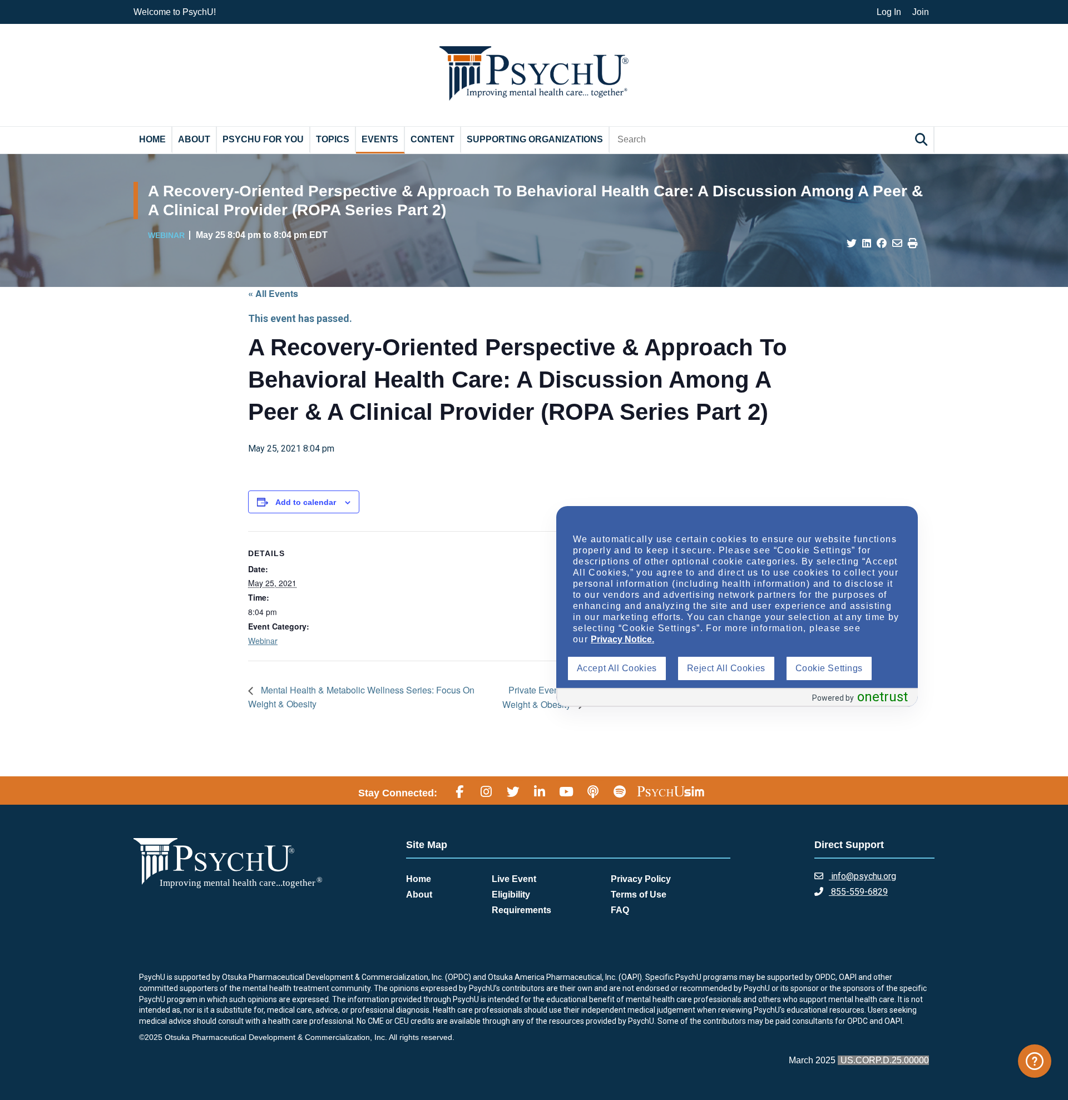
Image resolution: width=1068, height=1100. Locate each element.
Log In (889, 12)
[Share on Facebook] (882, 243)
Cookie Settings (829, 668)
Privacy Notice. (622, 639)
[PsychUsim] (670, 791)
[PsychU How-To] (1034, 1061)
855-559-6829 (858, 891)
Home (152, 139)
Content (432, 139)
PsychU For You (263, 139)
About (194, 139)
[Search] (922, 139)
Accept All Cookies (617, 668)
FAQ (620, 910)
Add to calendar (305, 502)
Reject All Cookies (726, 668)
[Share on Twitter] (852, 243)
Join (920, 12)
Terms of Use (638, 894)
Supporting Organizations (535, 139)
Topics (332, 139)
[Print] (913, 243)
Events (380, 139)
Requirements (521, 910)
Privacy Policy (641, 879)
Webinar (263, 640)
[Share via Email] (897, 243)
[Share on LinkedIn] (866, 243)
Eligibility (511, 894)
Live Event (514, 879)
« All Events (273, 293)
